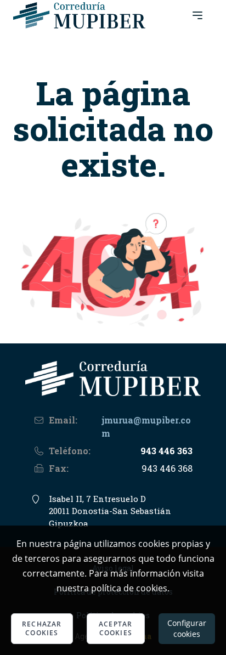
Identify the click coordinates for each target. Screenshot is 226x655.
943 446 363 (166, 450)
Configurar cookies (186, 628)
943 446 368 (167, 468)
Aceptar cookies (115, 628)
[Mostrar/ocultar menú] (197, 15)
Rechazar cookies (42, 628)
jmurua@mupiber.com (146, 426)
